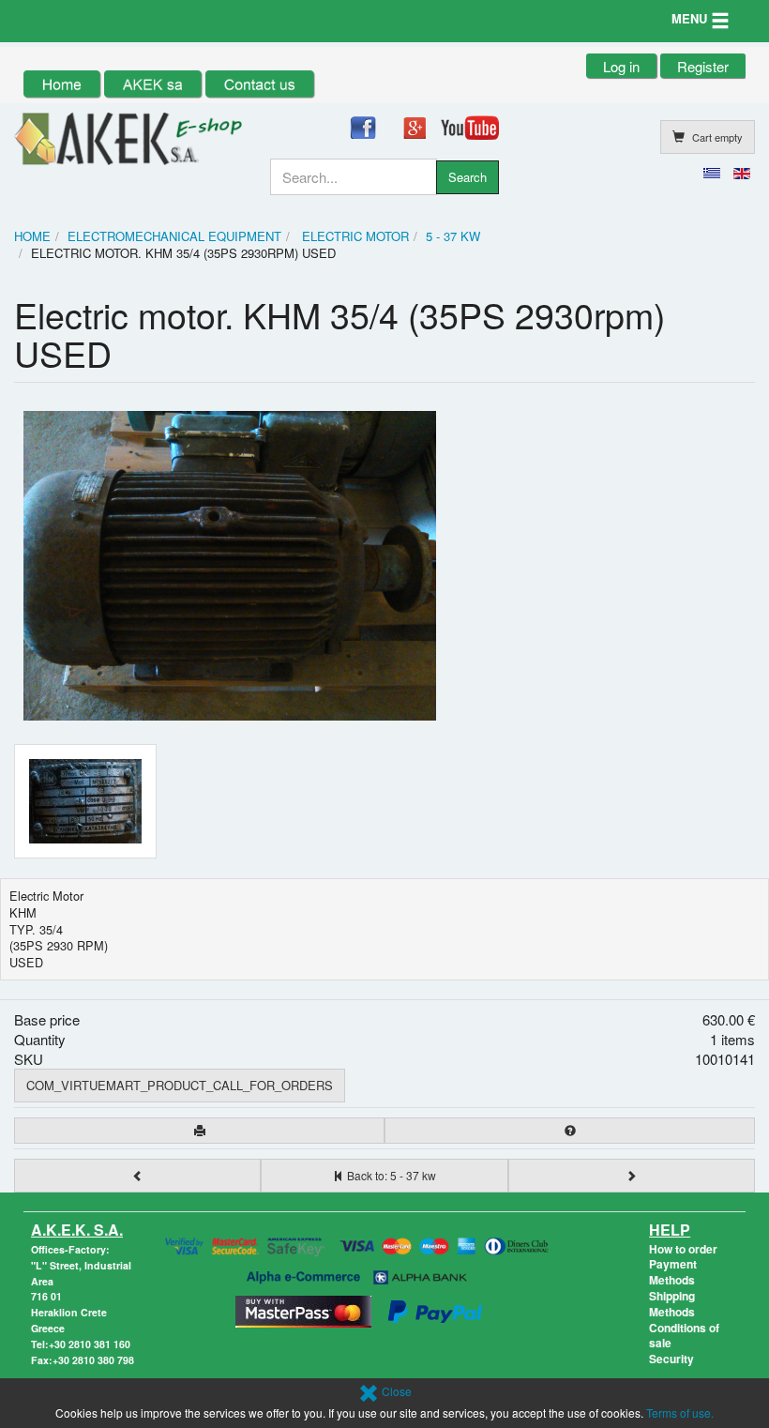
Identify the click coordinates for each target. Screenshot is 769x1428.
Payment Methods (673, 1271)
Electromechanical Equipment (174, 236)
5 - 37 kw (453, 236)
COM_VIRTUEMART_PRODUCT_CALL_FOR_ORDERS (179, 1085)
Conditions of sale (684, 1335)
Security (671, 1358)
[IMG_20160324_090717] (96, 801)
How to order (683, 1248)
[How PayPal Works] (435, 1309)
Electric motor (353, 236)
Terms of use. (680, 1412)
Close (395, 1391)
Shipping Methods (672, 1303)
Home (32, 236)
